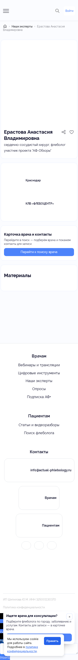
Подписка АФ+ (39, 397)
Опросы (39, 389)
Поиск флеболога (39, 433)
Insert (4, 657)
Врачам (50, 498)
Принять (52, 641)
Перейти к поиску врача (39, 252)
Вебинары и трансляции (39, 365)
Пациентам (50, 525)
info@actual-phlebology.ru (50, 470)
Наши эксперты (39, 381)
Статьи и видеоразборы (39, 425)
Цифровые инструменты (39, 373)
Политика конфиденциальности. (24, 607)
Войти (69, 10)
